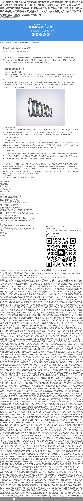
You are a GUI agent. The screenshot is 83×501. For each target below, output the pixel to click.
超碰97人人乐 (52, 314)
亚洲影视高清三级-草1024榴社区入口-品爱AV (49, 359)
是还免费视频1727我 (15, 425)
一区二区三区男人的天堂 (27, 398)
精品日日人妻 (75, 400)
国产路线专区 (16, 451)
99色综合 (47, 374)
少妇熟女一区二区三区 (73, 302)
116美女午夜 (7, 351)
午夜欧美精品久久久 (35, 434)
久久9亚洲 (30, 317)
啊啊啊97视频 (74, 369)
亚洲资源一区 (45, 369)
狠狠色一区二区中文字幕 (16, 456)
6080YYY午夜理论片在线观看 (66, 461)
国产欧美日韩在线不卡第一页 (47, 456)
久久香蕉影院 (17, 390)
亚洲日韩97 (45, 302)
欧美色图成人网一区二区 (71, 310)
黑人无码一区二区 (10, 374)
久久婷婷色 (28, 314)
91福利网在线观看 (53, 335)
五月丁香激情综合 (64, 490)
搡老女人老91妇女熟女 (61, 361)
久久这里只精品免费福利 (27, 471)
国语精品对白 (43, 417)
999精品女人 (31, 438)
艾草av (23, 335)
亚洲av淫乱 (8, 448)
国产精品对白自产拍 (30, 440)
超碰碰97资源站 (55, 490)
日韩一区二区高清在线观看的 (58, 330)
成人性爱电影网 (53, 453)
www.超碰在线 (3, 341)
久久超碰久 (15, 315)
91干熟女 (25, 356)
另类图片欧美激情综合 (14, 398)
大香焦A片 (11, 302)
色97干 (72, 338)
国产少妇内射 (71, 446)
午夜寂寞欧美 (22, 298)
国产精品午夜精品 (31, 445)
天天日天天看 (53, 304)
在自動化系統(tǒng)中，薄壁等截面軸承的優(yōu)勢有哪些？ (19, 214)
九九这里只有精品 (9, 359)
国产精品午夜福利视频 (49, 361)
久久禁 (37, 395)
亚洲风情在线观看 (71, 349)
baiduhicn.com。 (79, 336)
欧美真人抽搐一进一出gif (42, 459)
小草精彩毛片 (50, 393)
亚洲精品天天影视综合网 (55, 459)
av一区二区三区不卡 (44, 367)
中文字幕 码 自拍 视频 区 (64, 307)
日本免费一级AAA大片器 (61, 288)
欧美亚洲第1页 (72, 370)
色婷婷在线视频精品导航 (67, 317)
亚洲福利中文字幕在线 (45, 338)
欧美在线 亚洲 (7, 319)
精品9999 (68, 421)
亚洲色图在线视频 (59, 492)
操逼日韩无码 (60, 301)
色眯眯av (31, 341)
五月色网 (45, 471)
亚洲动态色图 (8, 395)
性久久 (57, 388)
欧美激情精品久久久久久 (75, 348)
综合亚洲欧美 (76, 440)
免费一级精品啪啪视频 (26, 480)
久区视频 (32, 312)
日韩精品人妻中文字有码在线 (50, 364)
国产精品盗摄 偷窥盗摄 (49, 283)
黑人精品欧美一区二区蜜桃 (29, 374)
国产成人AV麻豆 (12, 440)
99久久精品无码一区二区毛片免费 (65, 411)
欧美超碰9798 (7, 480)
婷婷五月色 (11, 434)
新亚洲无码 (8, 289)
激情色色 (64, 468)
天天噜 (3, 458)
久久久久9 (17, 438)
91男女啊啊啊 (23, 354)
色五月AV (10, 341)
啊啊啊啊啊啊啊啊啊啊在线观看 (23, 437)
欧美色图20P (29, 372)
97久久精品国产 (16, 286)
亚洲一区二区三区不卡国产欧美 (38, 404)
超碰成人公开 (53, 395)
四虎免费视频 (39, 349)
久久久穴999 (78, 468)
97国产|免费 (35, 314)
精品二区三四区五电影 (24, 312)
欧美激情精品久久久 (35, 408)
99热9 (79, 357)
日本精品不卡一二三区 (30, 296)
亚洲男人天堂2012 (13, 485)
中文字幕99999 (58, 487)
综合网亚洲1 (79, 370)
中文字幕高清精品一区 (62, 348)
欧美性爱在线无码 (9, 293)
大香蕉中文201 (50, 429)
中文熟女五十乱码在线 (21, 458)
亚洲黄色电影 (37, 322)
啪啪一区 (16, 314)
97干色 (39, 335)
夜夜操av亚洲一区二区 (34, 377)
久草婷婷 (61, 310)
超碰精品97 (4, 479)
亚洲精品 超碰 (45, 310)
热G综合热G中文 (75, 495)
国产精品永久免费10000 (20, 412)
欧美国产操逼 (53, 327)
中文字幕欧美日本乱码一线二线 (37, 309)
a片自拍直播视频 (9, 417)
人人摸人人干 (63, 383)
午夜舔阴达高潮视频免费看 (28, 411)
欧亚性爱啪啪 (33, 294)
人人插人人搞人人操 (52, 281)
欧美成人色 (50, 289)
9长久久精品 (33, 346)
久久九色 (69, 327)
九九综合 (72, 325)
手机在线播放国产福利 (40, 356)
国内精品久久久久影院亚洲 (33, 472)
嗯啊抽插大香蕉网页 (42, 291)
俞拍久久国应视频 (36, 490)
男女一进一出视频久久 (68, 485)
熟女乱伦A (16, 417)
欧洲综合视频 (44, 335)
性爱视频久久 (43, 434)
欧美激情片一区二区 (11, 401)
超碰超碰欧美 (3, 406)
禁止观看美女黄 (24, 280)
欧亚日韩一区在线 (13, 446)
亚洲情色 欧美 (33, 366)
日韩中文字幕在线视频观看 (39, 325)
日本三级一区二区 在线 (20, 445)
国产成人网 (6, 461)
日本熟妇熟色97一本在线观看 (58, 315)
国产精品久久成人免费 (57, 351)
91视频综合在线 (53, 306)
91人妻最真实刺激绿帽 (47, 354)
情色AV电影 (47, 327)
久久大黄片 (24, 425)
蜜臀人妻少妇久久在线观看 (13, 354)
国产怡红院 (42, 409)
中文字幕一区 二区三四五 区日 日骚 (27, 315)
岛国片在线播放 (40, 374)
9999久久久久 (36, 338)
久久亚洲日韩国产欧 (74, 480)
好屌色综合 (57, 414)
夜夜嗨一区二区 (28, 382)
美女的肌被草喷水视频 (28, 391)
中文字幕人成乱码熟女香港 (56, 369)
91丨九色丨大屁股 (43, 455)
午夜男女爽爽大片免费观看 (48, 440)
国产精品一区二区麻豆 (34, 323)
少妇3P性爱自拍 (38, 471)
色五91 (13, 289)
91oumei (25, 446)
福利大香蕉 (15, 489)
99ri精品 (53, 446)
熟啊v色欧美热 (69, 419)
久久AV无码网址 (55, 400)
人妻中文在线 (75, 417)
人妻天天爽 (27, 422)
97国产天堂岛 (72, 427)
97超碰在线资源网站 (31, 487)
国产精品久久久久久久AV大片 (45, 450)
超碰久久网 (51, 312)
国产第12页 (17, 369)
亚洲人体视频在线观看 (44, 463)
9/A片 (65, 469)
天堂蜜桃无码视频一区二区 (41, 492)
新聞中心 (16, 42)
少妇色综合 (36, 417)
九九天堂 (49, 325)
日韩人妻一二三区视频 (71, 283)
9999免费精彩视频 (57, 344)
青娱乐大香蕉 (32, 280)
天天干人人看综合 (10, 309)
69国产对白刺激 (4, 372)
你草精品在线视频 (52, 482)
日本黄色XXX (50, 477)
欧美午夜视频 (35, 430)
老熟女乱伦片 (18, 335)
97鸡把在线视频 (26, 469)
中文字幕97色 (3, 391)
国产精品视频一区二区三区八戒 (51, 419)
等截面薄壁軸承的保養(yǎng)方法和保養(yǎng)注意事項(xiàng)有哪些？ (17, 218)
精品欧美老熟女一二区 (38, 372)
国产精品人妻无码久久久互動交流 (10, 327)
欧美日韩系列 (15, 377)
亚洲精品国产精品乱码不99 (58, 380)
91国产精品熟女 (31, 369)
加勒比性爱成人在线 (35, 484)
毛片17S (52, 285)
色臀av (3, 435)
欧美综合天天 (22, 453)
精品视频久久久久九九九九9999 (67, 390)
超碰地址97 (15, 395)
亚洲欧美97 (39, 319)
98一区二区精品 (43, 328)
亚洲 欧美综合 (24, 286)
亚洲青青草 (44, 299)
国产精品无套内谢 (8, 322)
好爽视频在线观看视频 (6, 315)
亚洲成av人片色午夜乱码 (72, 482)
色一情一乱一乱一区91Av (65, 340)
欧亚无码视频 (37, 362)
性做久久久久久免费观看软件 (49, 353)
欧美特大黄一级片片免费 (64, 341)
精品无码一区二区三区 (71, 377)
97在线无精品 (70, 448)
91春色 (31, 469)
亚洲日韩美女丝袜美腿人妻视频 (43, 476)
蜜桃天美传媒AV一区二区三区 (46, 288)
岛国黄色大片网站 (28, 427)
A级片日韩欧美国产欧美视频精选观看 (37, 474)
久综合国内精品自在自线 (58, 343)
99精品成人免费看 (36, 466)
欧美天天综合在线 (41, 296)
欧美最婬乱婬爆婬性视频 (64, 335)
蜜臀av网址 (9, 353)
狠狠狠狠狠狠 (70, 391)
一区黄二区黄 (14, 396)
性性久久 (27, 294)
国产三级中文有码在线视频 (42, 390)
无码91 (32, 482)
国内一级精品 (40, 446)
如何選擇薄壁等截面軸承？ (9, 197)
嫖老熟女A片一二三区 (47, 298)
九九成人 (71, 322)
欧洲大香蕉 (21, 468)
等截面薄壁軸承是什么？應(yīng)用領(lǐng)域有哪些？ (16, 220)
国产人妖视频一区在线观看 (24, 291)
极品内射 (67, 304)
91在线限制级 (75, 445)
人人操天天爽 (77, 401)
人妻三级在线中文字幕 (23, 435)
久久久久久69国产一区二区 (12, 383)
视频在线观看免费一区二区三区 (62, 323)
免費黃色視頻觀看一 (55, 421)
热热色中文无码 (22, 485)
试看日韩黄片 (52, 280)
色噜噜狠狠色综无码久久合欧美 (64, 356)
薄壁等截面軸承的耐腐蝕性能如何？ (9, 205)
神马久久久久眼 (34, 435)
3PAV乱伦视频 (17, 370)
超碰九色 (70, 412)
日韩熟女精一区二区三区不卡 (54, 401)
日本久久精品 (71, 385)
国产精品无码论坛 (63, 370)
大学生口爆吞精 (58, 442)
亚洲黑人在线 (77, 351)
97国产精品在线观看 (36, 310)
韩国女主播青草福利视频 (71, 489)
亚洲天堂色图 (36, 495)
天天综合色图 (5, 281)
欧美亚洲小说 (3, 377)
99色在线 (40, 480)
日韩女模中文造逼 (20, 414)
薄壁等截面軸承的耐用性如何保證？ (11, 207)
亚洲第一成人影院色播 (8, 364)
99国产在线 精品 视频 (5, 338)
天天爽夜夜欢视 (22, 302)
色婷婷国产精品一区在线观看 (72, 378)
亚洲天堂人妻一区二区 (40, 448)
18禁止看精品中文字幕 (37, 419)
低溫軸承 (19, 225)
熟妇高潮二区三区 (15, 357)
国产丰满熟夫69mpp (38, 427)
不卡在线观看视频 (17, 391)
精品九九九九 (78, 390)
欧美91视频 (15, 366)
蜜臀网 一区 (6, 430)
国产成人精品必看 (35, 306)
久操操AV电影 (35, 328)
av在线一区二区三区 (29, 416)
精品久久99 (49, 343)
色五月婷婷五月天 (62, 432)
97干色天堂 (53, 430)
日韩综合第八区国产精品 (15, 469)
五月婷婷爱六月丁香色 (22, 461)
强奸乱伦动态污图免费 (28, 370)
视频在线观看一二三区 (52, 296)
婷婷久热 (71, 458)
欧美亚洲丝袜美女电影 (28, 424)
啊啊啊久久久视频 (30, 476)
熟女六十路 (13, 351)
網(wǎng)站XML (50, 270)
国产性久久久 (35, 437)
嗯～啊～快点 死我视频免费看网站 (68, 404)
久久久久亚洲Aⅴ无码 (23, 366)
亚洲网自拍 (37, 398)
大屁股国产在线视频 (12, 495)
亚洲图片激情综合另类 (52, 346)
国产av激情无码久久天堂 (47, 484)
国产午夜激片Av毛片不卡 (65, 417)
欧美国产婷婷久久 (60, 451)
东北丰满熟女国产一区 (7, 328)
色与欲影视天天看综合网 (23, 408)
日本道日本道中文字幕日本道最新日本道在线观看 (25, 380)
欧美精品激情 (38, 482)
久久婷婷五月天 (74, 309)
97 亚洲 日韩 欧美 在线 (11, 435)
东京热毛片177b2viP (49, 427)
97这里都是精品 (75, 367)
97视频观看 (53, 422)
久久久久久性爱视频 (38, 414)
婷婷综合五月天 (9, 443)
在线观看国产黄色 (57, 382)
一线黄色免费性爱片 (52, 474)
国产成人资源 (76, 412)
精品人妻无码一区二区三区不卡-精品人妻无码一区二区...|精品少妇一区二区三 (41, 385)
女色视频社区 (73, 304)
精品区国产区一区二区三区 (61, 427)
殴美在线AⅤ (29, 338)
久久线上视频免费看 (41, 393)
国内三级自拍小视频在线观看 (20, 432)
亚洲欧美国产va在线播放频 (42, 411)
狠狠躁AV (60, 281)
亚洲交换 (63, 283)
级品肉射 (63, 435)
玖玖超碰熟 (8, 419)
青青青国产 (78, 492)
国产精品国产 (60, 304)
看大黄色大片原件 (8, 333)
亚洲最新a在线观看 (24, 404)
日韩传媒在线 (14, 298)
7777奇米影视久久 (36, 301)
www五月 (21, 395)
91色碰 (52, 487)
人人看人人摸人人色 (17, 424)
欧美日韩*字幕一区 (14, 477)
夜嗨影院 (17, 332)
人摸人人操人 (27, 430)
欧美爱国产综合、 (25, 359)
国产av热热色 (27, 357)
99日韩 (13, 306)
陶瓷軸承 (9, 225)
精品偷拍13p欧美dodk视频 (51, 461)
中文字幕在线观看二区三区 (63, 375)
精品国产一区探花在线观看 (65, 406)
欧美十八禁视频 (45, 421)
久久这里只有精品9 (76, 455)
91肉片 (7, 450)
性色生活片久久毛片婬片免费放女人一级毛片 (69, 453)
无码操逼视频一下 (9, 438)
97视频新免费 (45, 314)
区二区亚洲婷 (63, 320)
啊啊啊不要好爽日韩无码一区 (56, 378)
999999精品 (50, 434)
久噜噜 (64, 429)
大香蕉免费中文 (56, 286)
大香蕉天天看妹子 (59, 479)
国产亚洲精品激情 (42, 340)
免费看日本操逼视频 (6, 346)
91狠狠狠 (80, 487)
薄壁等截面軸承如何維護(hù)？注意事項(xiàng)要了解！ (14, 217)
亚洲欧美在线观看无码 (63, 387)
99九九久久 (27, 343)
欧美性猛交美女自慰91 (63, 480)
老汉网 (56, 312)
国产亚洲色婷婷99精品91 (49, 493)
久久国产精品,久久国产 (74, 466)
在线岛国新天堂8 (33, 464)
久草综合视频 (22, 330)
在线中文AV (26, 443)
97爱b (33, 357)
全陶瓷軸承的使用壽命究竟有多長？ (9, 199)
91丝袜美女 (27, 378)
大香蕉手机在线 (25, 400)
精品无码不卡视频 (55, 445)
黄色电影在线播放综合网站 (74, 383)
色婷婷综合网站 (71, 289)
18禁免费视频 (9, 442)
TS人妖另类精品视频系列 (59, 289)
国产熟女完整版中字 (71, 362)
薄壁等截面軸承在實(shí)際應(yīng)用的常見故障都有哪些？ (15, 210)
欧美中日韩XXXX (38, 283)
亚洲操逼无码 (66, 338)
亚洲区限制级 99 (74, 328)
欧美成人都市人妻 (26, 301)
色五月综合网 (67, 369)
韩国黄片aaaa (51, 469)
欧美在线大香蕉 (7, 306)
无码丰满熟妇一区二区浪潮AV (24, 288)
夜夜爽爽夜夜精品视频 (18, 455)
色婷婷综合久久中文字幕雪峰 (61, 409)
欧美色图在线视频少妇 (29, 448)
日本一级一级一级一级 (53, 299)
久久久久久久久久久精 (59, 298)
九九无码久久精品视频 (11, 409)
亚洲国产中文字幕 (66, 359)
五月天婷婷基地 (14, 317)
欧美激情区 (28, 310)
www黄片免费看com (14, 299)
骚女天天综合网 (54, 432)
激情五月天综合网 (46, 490)
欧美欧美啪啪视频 (29, 332)
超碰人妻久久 (30, 492)
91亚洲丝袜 (68, 380)
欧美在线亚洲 (10, 344)
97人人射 (58, 283)
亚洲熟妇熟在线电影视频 (65, 312)
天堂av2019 (67, 430)
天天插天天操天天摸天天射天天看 (28, 340)
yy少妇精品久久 (41, 351)
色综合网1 (9, 391)
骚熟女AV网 (18, 359)
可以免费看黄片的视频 (66, 285)
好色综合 (44, 281)
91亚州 (1, 396)
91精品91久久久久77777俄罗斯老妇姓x (21, 419)
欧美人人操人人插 (53, 406)
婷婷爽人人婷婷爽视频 (20, 293)
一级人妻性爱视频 (58, 328)
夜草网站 (28, 335)
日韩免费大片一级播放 (49, 485)
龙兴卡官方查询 (29, 322)
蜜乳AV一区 (12, 281)
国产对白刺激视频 (45, 285)
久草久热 (55, 357)
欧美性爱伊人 (21, 495)
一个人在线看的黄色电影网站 (37, 388)
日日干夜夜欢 (68, 424)
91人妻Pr (54, 348)
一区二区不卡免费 (38, 485)
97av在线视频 (13, 461)
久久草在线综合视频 (12, 375)
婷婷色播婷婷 (70, 306)
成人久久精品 (34, 479)
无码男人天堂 (30, 367)
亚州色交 (35, 480)
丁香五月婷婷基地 (41, 346)
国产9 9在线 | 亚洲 (51, 356)
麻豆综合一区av (33, 383)
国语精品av (5, 388)
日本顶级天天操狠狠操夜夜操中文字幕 (26, 348)
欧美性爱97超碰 (21, 409)
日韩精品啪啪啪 (29, 495)
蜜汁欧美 (69, 320)
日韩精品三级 (30, 453)
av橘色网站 (75, 301)
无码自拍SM (57, 349)
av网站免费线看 (45, 495)
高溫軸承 (14, 225)
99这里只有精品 (18, 301)
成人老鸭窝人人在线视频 (28, 281)
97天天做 (18, 474)
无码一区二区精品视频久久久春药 (21, 353)
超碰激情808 (71, 288)
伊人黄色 (43, 277)
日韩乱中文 (57, 393)
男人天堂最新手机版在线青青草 (13, 487)
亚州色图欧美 (52, 495)
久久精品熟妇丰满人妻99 (22, 309)
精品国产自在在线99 (19, 422)
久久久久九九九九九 (57, 338)
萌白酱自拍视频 (15, 453)
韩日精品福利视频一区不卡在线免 (21, 285)
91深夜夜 (6, 474)
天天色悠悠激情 (66, 459)
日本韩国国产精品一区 (22, 463)
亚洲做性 (13, 458)
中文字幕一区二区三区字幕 (65, 296)
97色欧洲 (51, 403)
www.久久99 (26, 434)
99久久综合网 (14, 312)
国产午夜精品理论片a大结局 (22, 388)
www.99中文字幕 (32, 446)
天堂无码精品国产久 (47, 468)
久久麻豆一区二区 (8, 482)
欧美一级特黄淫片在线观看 (62, 456)
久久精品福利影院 (62, 319)
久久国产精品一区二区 (66, 445)
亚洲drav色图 (69, 451)
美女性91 (75, 414)
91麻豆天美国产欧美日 (59, 484)
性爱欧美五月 (74, 396)
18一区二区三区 (55, 320)
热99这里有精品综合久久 (52, 404)
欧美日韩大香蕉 (58, 291)
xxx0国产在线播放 (48, 412)
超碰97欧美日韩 (39, 361)
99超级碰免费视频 (62, 474)
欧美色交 (38, 421)
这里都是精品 (68, 425)
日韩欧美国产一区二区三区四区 (39, 289)
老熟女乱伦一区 (66, 333)
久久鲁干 (59, 280)
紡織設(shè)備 (30, 229)
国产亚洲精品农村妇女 (49, 443)
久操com (9, 310)
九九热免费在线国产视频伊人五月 (56, 471)
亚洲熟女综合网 (45, 306)
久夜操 (58, 317)
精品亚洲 (23, 390)
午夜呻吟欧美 (48, 348)
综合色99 (2, 314)
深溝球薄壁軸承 (4, 188)
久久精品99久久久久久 (52, 340)
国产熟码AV (76, 374)
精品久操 (76, 474)
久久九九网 (18, 281)
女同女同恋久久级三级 (44, 430)
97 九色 (30, 458)
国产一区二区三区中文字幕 (50, 307)
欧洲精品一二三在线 (70, 343)
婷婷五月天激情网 (33, 320)
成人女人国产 (73, 403)
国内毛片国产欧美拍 (41, 489)
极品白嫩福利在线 (50, 458)
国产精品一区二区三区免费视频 (27, 299)
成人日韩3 (63, 349)
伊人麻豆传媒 (27, 375)
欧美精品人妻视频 (20, 476)
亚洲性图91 (65, 395)
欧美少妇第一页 (38, 370)
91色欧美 (77, 288)
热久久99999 (5, 299)
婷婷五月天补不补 (22, 317)
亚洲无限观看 (53, 317)
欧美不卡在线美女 (75, 333)
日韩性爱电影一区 (36, 375)
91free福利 (19, 346)
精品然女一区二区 (34, 400)
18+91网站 (47, 372)
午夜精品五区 (21, 489)
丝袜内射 (43, 458)
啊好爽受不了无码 (4, 349)
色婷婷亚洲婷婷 (65, 458)
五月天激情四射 (36, 304)
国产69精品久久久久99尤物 (63, 495)
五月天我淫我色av (54, 463)
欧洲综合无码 (27, 429)
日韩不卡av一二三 (52, 377)
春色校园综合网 (50, 409)
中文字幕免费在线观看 (59, 450)
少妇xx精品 (38, 299)
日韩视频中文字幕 (14, 283)
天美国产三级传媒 (67, 291)
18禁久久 (4, 471)
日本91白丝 (67, 328)
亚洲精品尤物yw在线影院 (72, 435)
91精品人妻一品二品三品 (6, 378)
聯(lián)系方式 (3, 235)
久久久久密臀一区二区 (43, 317)
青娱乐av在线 (30, 293)
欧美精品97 (51, 492)
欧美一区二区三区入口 (27, 403)
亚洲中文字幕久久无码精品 (72, 484)
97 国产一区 (51, 291)
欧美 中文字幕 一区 (27, 456)
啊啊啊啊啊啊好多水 (35, 378)
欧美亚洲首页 (44, 301)
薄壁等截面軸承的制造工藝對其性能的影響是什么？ (14, 202)
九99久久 (64, 442)
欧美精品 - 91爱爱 (23, 383)
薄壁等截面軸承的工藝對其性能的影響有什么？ (12, 201)
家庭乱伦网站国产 (76, 425)
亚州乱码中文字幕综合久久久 (19, 367)
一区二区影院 (78, 395)
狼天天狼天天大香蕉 (59, 424)
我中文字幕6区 (37, 453)
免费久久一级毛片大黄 (23, 464)
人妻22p (44, 466)
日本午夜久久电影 (14, 330)
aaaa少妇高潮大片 (57, 468)
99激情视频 (37, 341)
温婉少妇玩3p (10, 466)
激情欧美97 (78, 385)
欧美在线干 (23, 417)
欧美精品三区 (60, 430)
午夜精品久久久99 (20, 372)
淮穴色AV (80, 377)
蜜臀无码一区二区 (11, 288)
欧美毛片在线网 (6, 404)
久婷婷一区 (59, 336)
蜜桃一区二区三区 (72, 299)
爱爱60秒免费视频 (71, 442)
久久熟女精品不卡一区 (66, 414)
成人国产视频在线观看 (17, 448)
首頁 (11, 42)
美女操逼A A (8, 362)
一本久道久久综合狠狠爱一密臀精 (11, 325)
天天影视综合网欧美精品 (71, 357)
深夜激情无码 (12, 372)
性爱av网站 (24, 369)
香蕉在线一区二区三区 (52, 466)
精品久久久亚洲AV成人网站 (14, 403)
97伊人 (34, 382)
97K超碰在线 (64, 354)
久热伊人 (70, 432)
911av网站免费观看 (20, 472)
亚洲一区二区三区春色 (59, 477)
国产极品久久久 (36, 458)
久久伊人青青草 (31, 390)
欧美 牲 (37, 357)
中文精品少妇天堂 (47, 370)
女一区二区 (50, 489)
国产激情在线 (10, 369)
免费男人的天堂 (68, 372)
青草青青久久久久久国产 (8, 490)
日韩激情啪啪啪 (24, 320)
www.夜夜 (29, 490)
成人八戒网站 (26, 344)
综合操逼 (6, 398)
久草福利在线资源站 (10, 476)
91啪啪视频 (54, 396)
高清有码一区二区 (18, 443)
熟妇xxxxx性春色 (60, 493)
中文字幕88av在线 (37, 298)
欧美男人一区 (3, 296)
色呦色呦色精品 (78, 322)
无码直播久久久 (61, 396)
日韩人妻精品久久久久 (19, 322)
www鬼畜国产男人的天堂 (28, 364)
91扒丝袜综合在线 (76, 346)
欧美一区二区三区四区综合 (59, 476)
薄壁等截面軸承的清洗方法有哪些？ (11, 196)
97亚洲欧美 (75, 406)
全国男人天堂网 (72, 364)
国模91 (22, 343)
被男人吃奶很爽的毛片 (13, 323)
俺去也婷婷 (76, 450)
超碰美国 (60, 395)
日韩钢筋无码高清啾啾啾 (13, 280)
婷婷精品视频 (8, 429)
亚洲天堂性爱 (71, 468)
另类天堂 (33, 422)
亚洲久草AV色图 (70, 472)
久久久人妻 (53, 375)
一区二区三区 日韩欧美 (74, 281)
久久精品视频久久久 (28, 387)
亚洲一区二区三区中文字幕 (49, 336)
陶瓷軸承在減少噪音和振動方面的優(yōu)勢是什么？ (15, 212)
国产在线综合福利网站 (15, 400)
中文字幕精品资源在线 (74, 366)
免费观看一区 (75, 291)
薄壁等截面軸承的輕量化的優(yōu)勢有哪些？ (14, 204)
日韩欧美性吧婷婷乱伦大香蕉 (14, 387)
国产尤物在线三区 (77, 353)
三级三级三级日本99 (12, 406)
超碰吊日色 (65, 385)
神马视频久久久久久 (53, 302)
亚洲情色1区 (61, 357)
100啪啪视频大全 (75, 463)
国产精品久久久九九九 (51, 341)
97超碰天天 (70, 474)
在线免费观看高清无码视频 (70, 344)
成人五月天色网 (18, 333)
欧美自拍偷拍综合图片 (62, 446)
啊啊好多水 (42, 357)
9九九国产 (57, 285)
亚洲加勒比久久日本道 (51, 319)
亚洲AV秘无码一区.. (11, 463)
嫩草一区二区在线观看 (62, 322)
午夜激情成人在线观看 (47, 362)
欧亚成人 (6, 291)
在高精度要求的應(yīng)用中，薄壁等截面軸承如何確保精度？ (16, 209)
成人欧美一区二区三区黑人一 (69, 487)
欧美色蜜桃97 (38, 424)
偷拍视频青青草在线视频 (42, 280)
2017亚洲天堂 (41, 479)
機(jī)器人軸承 (3, 225)
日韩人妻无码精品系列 (45, 396)
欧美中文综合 (74, 430)
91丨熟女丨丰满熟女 (29, 401)
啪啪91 (57, 416)
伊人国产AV (5, 434)
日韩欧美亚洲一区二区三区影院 (37, 461)
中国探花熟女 (23, 438)
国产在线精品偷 (45, 378)
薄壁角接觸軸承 (4, 184)
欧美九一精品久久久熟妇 (74, 354)
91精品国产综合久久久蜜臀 (43, 445)
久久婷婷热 (40, 382)
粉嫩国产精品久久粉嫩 (45, 400)
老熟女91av (36, 409)
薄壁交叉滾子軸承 (4, 191)
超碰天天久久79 (32, 421)
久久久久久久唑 (29, 327)
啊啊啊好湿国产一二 (55, 435)
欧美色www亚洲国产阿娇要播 (36, 432)
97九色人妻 (35, 288)
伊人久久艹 (34, 450)
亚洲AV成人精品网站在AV (17, 382)
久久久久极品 (53, 374)
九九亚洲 (38, 440)
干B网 (58, 314)
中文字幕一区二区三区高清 (50, 480)
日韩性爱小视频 (7, 298)
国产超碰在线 (12, 474)
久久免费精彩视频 (25, 484)
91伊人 (43, 319)
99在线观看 (7, 304)
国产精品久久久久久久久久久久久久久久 (51, 408)
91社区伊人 (53, 366)
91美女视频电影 (13, 291)
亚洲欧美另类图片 (31, 349)
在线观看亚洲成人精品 (68, 336)
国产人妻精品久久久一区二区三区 (43, 333)
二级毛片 (21, 430)
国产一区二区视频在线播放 (61, 412)
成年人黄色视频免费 (11, 348)
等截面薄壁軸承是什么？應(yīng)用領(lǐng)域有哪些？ (21, 177)
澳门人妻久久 (15, 340)
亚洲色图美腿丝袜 (49, 309)
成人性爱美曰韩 (11, 414)
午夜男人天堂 (10, 335)
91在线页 (73, 459)
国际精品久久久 (74, 330)
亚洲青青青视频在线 (19, 328)
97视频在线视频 (38, 336)
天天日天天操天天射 (20, 277)
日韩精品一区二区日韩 (38, 412)
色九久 (80, 294)
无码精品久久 (77, 461)
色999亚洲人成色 (44, 398)
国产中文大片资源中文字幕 (75, 464)
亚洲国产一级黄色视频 (59, 489)
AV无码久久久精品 (7, 320)
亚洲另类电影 (30, 485)
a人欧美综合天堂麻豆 (67, 280)
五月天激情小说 (70, 315)
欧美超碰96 (28, 450)
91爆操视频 (69, 382)
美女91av (23, 493)
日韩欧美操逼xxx (12, 464)
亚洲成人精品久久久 (49, 349)
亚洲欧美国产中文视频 (39, 293)
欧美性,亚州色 (49, 357)
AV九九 (54, 333)
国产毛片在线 (3, 466)
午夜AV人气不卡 (17, 385)
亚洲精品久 (49, 351)
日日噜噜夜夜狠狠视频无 (52, 293)
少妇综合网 (17, 411)
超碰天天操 (67, 403)
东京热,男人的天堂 (77, 340)
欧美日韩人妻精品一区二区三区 (17, 450)
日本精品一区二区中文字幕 (26, 477)
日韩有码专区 (8, 340)
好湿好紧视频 (47, 330)
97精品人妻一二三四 (29, 307)
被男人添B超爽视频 (69, 351)
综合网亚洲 (3, 411)
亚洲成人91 (3, 277)
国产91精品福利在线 (64, 325)
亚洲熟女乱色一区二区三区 (43, 487)
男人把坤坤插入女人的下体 (18, 338)
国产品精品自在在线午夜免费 (41, 403)
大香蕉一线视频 (58, 429)
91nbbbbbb (22, 332)
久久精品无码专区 (69, 479)
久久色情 (39, 315)
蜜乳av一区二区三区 (76, 359)
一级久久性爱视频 (49, 479)
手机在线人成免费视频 (54, 455)
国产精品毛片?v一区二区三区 (25, 362)
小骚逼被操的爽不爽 (31, 489)
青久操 (81, 435)
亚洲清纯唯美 (73, 416)
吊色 (74, 296)
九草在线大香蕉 (45, 375)
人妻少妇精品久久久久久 (42, 312)
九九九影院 (58, 440)
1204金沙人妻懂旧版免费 (13, 393)
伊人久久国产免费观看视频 (66, 293)
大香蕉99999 (44, 377)
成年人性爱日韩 (29, 406)
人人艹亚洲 (17, 493)
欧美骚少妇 (59, 422)
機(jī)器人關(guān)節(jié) (21, 229)
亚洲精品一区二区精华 (53, 417)
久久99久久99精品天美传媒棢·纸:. (58, 391)
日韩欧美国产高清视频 (67, 440)
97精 (32, 468)
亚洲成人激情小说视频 (46, 286)
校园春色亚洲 (56, 354)
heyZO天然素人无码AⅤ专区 (17, 416)
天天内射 (34, 291)
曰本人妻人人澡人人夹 (20, 349)
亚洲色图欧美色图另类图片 (13, 471)
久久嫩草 (66, 281)
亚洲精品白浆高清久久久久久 (22, 306)
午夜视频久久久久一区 (7, 301)
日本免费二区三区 (15, 480)
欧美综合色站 (69, 450)
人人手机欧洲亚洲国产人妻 (31, 455)
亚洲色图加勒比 (39, 307)
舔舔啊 (40, 314)
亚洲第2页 (73, 307)
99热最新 (12, 349)
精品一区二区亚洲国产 (5, 489)
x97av (22, 357)
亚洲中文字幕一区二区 (18, 307)
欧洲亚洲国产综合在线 (29, 395)
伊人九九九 (64, 448)
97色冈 (68, 330)
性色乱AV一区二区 (66, 408)
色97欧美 (77, 361)
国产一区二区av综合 (7, 286)
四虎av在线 (40, 294)
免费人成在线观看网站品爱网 (46, 464)
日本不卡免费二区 (32, 351)
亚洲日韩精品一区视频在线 (54, 448)
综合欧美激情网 (63, 302)
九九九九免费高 (49, 344)
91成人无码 (23, 304)
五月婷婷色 (68, 298)
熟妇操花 (76, 294)
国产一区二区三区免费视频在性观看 (11, 343)
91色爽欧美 (19, 374)
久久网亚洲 (51, 328)
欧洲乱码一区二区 (70, 393)
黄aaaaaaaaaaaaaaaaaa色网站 (26, 283)
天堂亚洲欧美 (3, 323)
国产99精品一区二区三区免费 (7, 437)
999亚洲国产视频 (24, 377)
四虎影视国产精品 (35, 285)
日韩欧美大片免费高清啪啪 (13, 484)
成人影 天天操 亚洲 (45, 395)
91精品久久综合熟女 (49, 437)
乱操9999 (2, 443)
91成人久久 (45, 482)
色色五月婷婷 (18, 364)
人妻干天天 (80, 442)
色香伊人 (7, 283)
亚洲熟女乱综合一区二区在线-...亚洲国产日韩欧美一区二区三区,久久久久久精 (33, 442)
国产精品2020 (38, 364)
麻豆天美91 (72, 437)
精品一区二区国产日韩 (32, 330)
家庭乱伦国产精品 (8, 412)
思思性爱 (38, 354)
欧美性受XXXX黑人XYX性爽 (33, 277)
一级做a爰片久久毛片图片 (40, 469)
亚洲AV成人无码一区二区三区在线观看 (29, 396)
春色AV (48, 277)
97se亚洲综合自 (9, 432)
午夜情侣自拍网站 (54, 310)
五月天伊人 (21, 375)
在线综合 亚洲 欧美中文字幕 (51, 425)
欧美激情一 (76, 419)
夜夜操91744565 (65, 309)
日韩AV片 (57, 458)
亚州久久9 (28, 304)
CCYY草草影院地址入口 (69, 422)
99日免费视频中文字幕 (34, 286)
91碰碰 (64, 382)
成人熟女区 (58, 309)
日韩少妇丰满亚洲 (41, 383)
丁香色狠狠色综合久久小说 (40, 387)
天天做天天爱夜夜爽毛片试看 (65, 353)
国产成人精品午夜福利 (5, 361)
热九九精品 (30, 425)
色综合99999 (39, 369)
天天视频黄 (55, 370)
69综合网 (14, 346)
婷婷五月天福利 (32, 354)
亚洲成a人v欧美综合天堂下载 (38, 343)
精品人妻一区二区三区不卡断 (22, 289)
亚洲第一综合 (73, 323)
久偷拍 (26, 323)
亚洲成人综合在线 (59, 469)
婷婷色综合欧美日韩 (70, 492)
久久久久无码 (75, 408)
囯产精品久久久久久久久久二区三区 (14, 427)
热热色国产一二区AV (17, 429)
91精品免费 (22, 327)
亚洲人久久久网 (61, 377)
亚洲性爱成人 (68, 301)
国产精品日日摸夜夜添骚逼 (37, 344)
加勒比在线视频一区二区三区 (34, 302)
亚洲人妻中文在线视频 (65, 400)
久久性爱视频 (29, 414)
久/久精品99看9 (23, 421)
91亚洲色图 (12, 472)
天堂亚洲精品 (5, 477)
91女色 (16, 302)
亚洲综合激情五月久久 (24, 479)
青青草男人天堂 (69, 493)
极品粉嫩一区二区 (52, 387)
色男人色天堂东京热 (74, 387)
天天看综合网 (29, 409)
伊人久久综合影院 (38, 327)
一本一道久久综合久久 (77, 314)
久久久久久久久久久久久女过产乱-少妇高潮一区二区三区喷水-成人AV (38, 451)
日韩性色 (78, 364)
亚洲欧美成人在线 (13, 430)
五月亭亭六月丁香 (7, 307)
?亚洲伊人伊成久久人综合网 (43, 422)
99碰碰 (4, 492)
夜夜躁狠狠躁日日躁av (70, 434)
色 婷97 (35, 317)
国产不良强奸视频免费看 (53, 383)
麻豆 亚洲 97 (21, 296)
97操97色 (61, 425)
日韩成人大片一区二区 (71, 477)
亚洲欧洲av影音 (64, 299)
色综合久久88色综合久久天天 (27, 393)
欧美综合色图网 (18, 434)
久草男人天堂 (38, 281)
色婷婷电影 (7, 425)
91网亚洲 (75, 451)
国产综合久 (13, 408)
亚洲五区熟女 (59, 485)
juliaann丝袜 (29, 298)
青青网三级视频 (46, 315)
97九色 (9, 424)
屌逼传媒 (40, 493)
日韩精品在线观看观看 (24, 482)
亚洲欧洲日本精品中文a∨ (56, 372)
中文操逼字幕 (3, 280)
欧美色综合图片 (53, 301)
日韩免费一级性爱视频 (26, 325)
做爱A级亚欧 (21, 294)
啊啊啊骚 (73, 341)
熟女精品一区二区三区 (17, 356)
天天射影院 (75, 285)
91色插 (36, 367)
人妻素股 (41, 437)
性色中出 (80, 404)
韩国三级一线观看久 (50, 388)
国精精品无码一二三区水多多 (57, 332)
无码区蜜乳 (29, 412)
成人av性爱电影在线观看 (18, 310)
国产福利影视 (21, 406)
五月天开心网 (20, 401)
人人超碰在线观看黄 (49, 414)
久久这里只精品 (59, 437)
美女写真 (2, 450)
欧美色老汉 (24, 474)
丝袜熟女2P (22, 314)
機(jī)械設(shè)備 (4, 229)
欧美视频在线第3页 (59, 434)
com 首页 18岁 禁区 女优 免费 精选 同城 (63, 294)
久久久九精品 (15, 319)
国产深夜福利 (26, 346)
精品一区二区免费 (10, 277)
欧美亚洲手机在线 (11, 492)
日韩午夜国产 (47, 446)
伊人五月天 (66, 437)
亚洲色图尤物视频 (43, 406)
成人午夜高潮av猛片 (22, 351)
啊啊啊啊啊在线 (62, 482)
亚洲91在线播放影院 (14, 421)
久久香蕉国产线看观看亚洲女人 (27, 319)
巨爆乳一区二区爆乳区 (62, 366)
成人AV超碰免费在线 (65, 455)
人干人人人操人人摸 (18, 378)
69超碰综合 (12, 388)
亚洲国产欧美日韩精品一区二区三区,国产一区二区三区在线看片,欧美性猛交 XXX (55, 438)
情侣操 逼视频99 (14, 468)
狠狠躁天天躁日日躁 (64, 416)
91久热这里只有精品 (77, 312)
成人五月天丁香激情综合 (44, 380)
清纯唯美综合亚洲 (45, 332)
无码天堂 (43, 341)
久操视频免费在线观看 (36, 353)
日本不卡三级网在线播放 (39, 477)
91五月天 (41, 330)
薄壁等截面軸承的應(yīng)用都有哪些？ (10, 215)
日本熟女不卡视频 (33, 463)
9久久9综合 (34, 335)
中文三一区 (63, 393)
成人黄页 (20, 446)
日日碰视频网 (27, 328)
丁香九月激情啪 (48, 294)
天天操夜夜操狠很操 (54, 398)
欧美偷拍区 (15, 362)
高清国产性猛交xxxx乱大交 (60, 464)
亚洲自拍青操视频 (6, 357)
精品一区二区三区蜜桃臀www (10, 294)
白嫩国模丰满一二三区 (7, 422)
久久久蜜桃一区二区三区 (44, 320)
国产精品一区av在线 (12, 296)
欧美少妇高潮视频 (53, 390)
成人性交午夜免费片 (65, 314)
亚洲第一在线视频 (14, 404)
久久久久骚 (8, 356)
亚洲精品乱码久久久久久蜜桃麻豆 (23, 466)
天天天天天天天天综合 (76, 375)
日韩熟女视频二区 (65, 286)
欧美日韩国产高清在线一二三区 (13, 459)
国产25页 (5, 424)
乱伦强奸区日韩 (10, 411)
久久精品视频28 (19, 344)
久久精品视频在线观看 (60, 472)
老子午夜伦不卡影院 (76, 286)
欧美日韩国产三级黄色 (55, 367)
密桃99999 (37, 332)
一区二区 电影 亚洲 (18, 341)
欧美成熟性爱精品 (44, 304)
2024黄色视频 (16, 320)
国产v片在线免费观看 (65, 463)
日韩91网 (68, 396)
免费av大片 (31, 356)
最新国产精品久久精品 (31, 493)
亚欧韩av (21, 323)
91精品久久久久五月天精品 (28, 459)
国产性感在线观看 (62, 306)
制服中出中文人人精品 (29, 361)
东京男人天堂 (55, 325)
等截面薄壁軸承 (26, 225)
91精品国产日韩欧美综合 (59, 362)
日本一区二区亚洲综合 (43, 435)
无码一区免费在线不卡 (28, 333)
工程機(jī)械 (12, 229)
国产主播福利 (52, 411)
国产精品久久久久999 (17, 361)
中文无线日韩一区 (58, 403)
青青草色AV (76, 356)
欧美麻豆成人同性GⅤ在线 (41, 416)
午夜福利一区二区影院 (72, 429)
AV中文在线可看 (9, 314)
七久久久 (46, 432)
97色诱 (12, 493)
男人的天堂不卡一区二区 (36, 443)
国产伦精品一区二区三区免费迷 (58, 277)
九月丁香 (9, 377)
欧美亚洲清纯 (34, 359)
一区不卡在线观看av (13, 479)
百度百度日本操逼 (62, 327)
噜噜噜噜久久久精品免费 (65, 346)
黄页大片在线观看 (63, 466)
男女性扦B (59, 333)
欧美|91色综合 (78, 448)
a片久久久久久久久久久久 (46, 323)
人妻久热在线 (45, 453)
